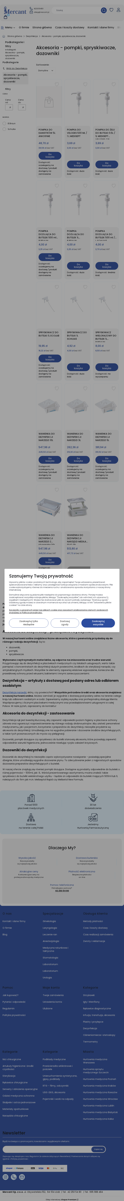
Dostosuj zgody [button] (65, 623)
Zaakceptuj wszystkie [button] (98, 623)
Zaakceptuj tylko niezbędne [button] (28, 623)
